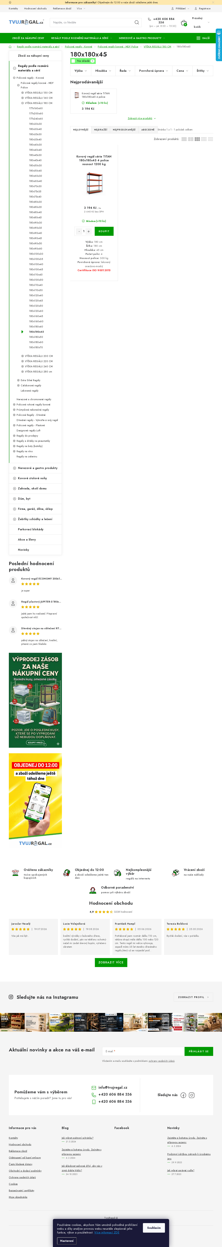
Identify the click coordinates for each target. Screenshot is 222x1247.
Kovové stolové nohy (32, 478)
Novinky (23, 550)
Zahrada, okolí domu (32, 488)
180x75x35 (35, 191)
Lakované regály (30, 390)
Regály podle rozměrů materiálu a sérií (33, 68)
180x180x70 (36, 347)
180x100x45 (36, 269)
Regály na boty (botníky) (29, 446)
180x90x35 (35, 228)
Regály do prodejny (27, 435)
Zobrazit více (111, 962)
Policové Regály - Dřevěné (31, 415)
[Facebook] (183, 1095)
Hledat (137, 22)
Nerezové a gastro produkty (37, 468)
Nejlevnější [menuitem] (80, 129)
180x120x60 (36, 311)
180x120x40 (36, 295)
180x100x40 (36, 264)
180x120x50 (36, 306)
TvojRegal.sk (111, 1218)
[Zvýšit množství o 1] (89, 231)
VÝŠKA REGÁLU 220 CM (39, 361)
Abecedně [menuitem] (148, 129)
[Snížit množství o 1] (79, 231)
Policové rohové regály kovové (33, 404)
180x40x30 (35, 144)
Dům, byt (24, 499)
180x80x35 (35, 207)
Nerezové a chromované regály (34, 399)
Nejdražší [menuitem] (100, 129)
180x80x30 (35, 202)
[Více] (203, 38)
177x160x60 (36, 108)
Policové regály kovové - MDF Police (37, 85)
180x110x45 (35, 274)
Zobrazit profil (191, 997)
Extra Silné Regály (30, 380)
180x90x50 (35, 243)
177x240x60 (36, 118)
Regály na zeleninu (27, 456)
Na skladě (85, 61)
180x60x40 (35, 181)
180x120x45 (36, 300)
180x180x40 (36, 326)
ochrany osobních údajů (162, 1061)
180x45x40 (35, 160)
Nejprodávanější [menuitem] (124, 129)
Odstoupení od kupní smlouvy (25, 1157)
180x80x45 (35, 217)
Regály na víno (25, 451)
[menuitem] (28, 38)
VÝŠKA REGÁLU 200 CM (39, 356)
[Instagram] (191, 1095)
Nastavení (67, 1241)
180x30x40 (35, 129)
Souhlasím (154, 1228)
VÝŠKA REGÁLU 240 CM (39, 366)
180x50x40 (35, 170)
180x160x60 (36, 321)
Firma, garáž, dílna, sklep (35, 509)
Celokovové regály (31, 385)
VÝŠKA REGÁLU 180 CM (38, 103)
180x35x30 (35, 134)
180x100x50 (36, 280)
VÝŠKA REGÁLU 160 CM (39, 98)
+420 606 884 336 (163, 20)
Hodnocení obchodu (35, 8)
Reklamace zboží (62, 8)
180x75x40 (35, 196)
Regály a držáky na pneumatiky (33, 441)
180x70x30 (35, 186)
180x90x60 (35, 248)
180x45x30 (35, 155)
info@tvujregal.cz (113, 1087)
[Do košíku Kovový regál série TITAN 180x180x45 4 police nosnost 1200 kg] (104, 231)
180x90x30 (35, 222)
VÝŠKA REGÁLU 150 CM (38, 92)
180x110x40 (36, 285)
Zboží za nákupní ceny (33, 56)
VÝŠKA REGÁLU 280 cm (38, 371)
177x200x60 (36, 113)
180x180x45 (36, 331)
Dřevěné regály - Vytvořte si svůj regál (37, 420)
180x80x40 (35, 212)
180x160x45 (36, 316)
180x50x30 (35, 165)
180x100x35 (36, 259)
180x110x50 (36, 290)
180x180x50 (36, 337)
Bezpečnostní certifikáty (21, 1190)
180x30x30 (35, 124)
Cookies (13, 1184)
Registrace (204, 8)
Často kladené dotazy (20, 1164)
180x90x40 (35, 233)
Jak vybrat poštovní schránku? (78, 1138)
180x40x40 (35, 150)
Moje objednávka (18, 1197)
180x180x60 (36, 342)
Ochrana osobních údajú (22, 1177)
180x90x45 (35, 238)
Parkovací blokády (31, 529)
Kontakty (13, 8)
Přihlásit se (199, 1051)
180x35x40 (35, 139)
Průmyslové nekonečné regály (33, 409)
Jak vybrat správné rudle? (181, 1170)
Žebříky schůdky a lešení (35, 519)
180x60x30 (35, 176)
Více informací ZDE (106, 1233)
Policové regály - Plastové (31, 425)
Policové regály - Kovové (30, 78)
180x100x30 (36, 254)
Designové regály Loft (28, 430)
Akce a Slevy (27, 540)
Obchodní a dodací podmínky (25, 1171)
